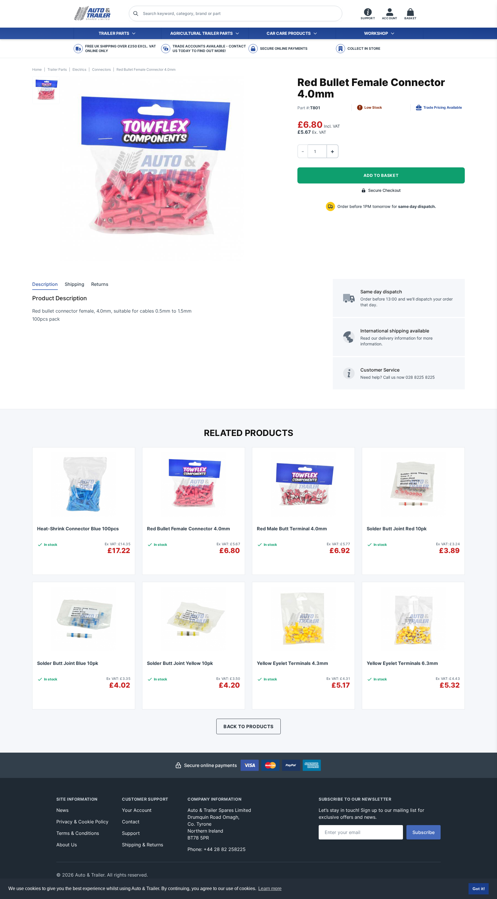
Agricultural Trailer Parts (201, 33)
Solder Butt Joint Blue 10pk (67, 663)
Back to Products (248, 726)
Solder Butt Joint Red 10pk (397, 528)
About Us (66, 845)
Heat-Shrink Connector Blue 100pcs (78, 528)
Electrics (79, 69)
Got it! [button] (479, 888)
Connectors (101, 69)
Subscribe (423, 832)
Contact (130, 822)
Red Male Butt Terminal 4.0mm (292, 528)
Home (37, 69)
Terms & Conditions (77, 833)
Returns (99, 284)
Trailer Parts (114, 33)
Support (131, 833)
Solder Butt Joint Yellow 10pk (180, 663)
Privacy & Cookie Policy (82, 822)
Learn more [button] (270, 888)
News (62, 810)
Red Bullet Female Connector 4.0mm (188, 528)
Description (45, 284)
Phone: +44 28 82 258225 (217, 849)
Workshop (376, 33)
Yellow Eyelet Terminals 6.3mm (402, 663)
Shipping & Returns (142, 845)
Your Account (137, 810)
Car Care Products (289, 33)
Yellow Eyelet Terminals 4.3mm (292, 663)
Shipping (74, 284)
